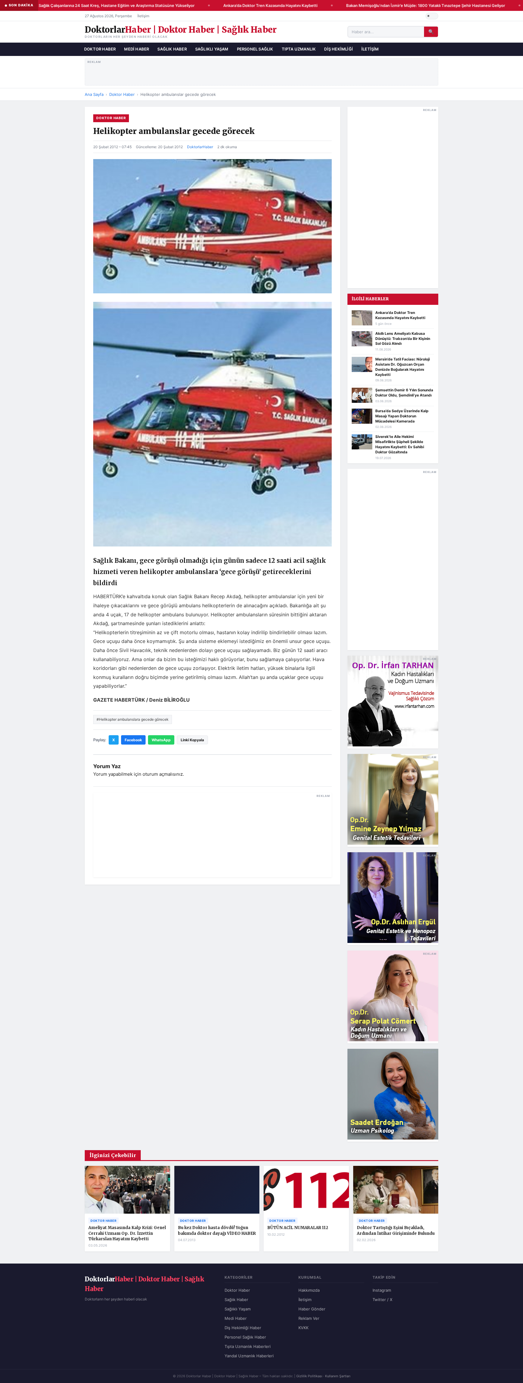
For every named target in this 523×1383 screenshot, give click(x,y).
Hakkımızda (309, 1290)
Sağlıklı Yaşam (212, 49)
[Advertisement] (261, 70)
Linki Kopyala (192, 740)
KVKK (303, 1327)
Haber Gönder (311, 1308)
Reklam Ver (308, 1318)
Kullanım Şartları (337, 1376)
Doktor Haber (100, 49)
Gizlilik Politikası (309, 1376)
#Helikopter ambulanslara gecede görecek (133, 719)
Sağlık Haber (171, 49)
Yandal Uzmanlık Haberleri (249, 1355)
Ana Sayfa (94, 94)
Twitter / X (382, 1299)
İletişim (143, 16)
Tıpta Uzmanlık (299, 49)
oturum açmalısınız (163, 774)
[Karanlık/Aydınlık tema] (432, 16)
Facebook (133, 740)
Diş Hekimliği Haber (243, 1327)
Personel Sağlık (255, 49)
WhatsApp (161, 740)
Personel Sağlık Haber (245, 1337)
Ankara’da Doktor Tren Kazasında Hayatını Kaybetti (257, 5)
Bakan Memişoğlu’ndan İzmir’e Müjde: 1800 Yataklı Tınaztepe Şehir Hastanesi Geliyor (412, 5)
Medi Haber (136, 49)
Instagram (382, 1290)
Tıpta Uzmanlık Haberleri (248, 1346)
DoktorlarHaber (200, 147)
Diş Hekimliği (338, 49)
